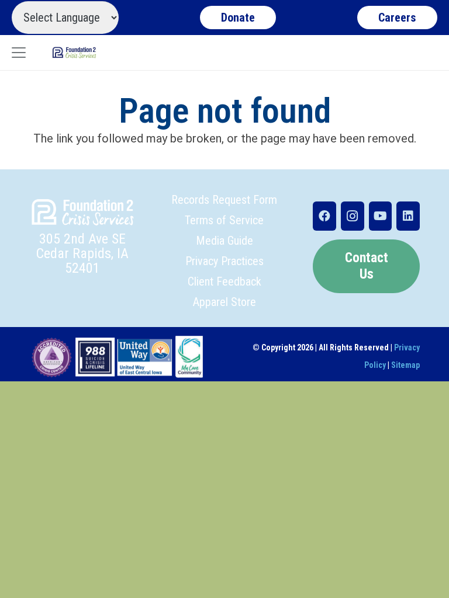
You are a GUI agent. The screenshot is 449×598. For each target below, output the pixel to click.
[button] (18, 53)
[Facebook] (324, 216)
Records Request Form (224, 200)
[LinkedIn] (408, 216)
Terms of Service (224, 220)
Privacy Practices (224, 261)
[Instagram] (352, 216)
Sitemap (405, 365)
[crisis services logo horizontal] (74, 52)
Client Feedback (224, 281)
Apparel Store (224, 302)
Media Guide (224, 241)
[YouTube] (380, 216)
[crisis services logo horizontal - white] (82, 212)
